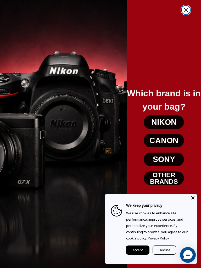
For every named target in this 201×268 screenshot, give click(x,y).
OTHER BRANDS (164, 178)
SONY (164, 159)
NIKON (164, 122)
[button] (188, 255)
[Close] (193, 197)
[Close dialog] (186, 10)
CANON (163, 140)
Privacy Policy (158, 238)
